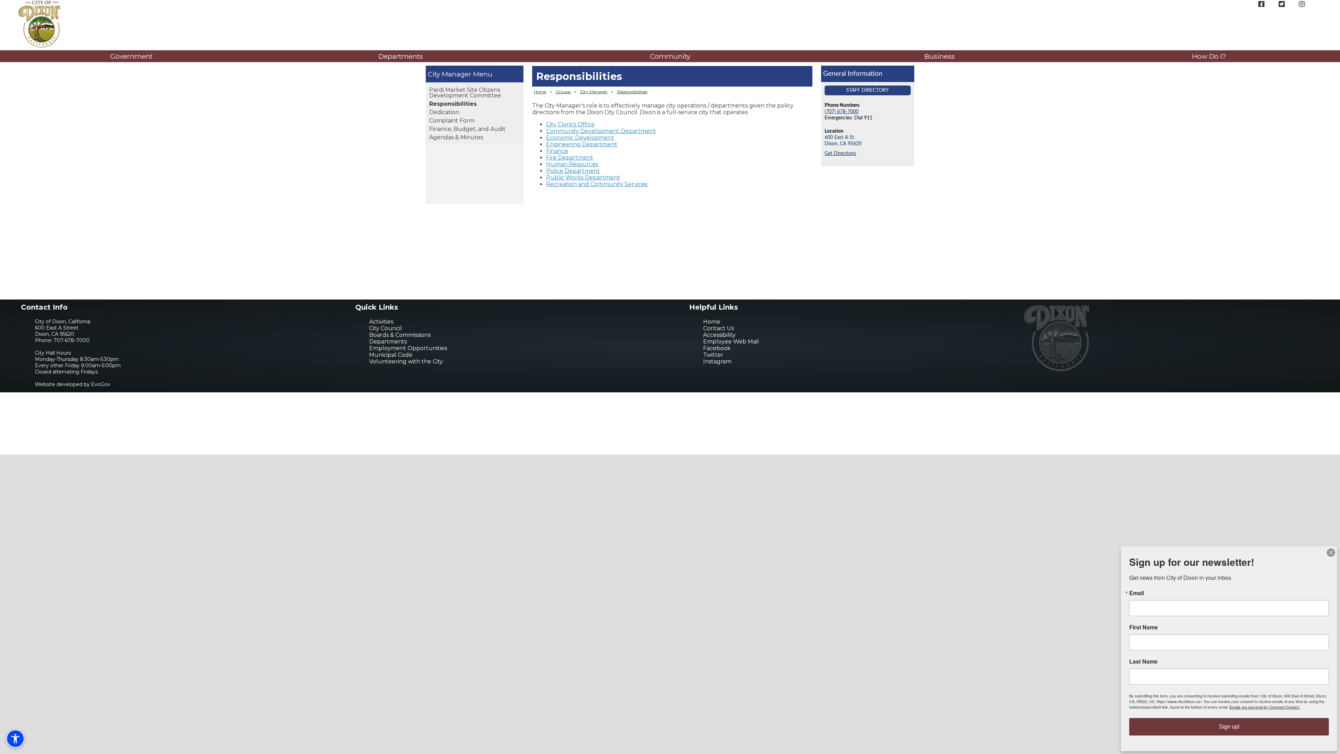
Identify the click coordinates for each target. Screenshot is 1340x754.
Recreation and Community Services (596, 184)
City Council (385, 328)
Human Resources (572, 164)
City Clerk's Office (570, 124)
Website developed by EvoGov (72, 384)
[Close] (1331, 552)
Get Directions (840, 153)
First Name (1143, 627)
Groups (563, 91)
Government (131, 56)
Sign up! (1229, 727)
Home (540, 91)
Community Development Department (601, 131)
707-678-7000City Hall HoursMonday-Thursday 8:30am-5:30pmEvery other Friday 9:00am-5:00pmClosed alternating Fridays (78, 356)
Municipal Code (390, 355)
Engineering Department (581, 144)
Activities (381, 321)
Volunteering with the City (406, 361)
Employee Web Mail (731, 341)
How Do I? (1209, 56)
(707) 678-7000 (841, 111)
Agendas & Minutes (456, 137)
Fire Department (569, 157)
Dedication (444, 112)
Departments (401, 56)
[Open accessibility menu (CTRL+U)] (15, 739)
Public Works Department (583, 177)
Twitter (713, 355)
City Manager (449, 74)
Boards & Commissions (400, 335)
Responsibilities (453, 104)
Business (939, 56)
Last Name (1143, 661)
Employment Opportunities (408, 348)
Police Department (573, 171)
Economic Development (580, 137)
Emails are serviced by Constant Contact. (1264, 707)
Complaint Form (452, 120)
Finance (557, 151)
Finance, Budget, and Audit (467, 129)
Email (1136, 593)
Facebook (717, 348)
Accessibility (719, 335)
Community (670, 56)
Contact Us (718, 328)
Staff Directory (867, 90)
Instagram (717, 361)
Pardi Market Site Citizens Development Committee (465, 93)
